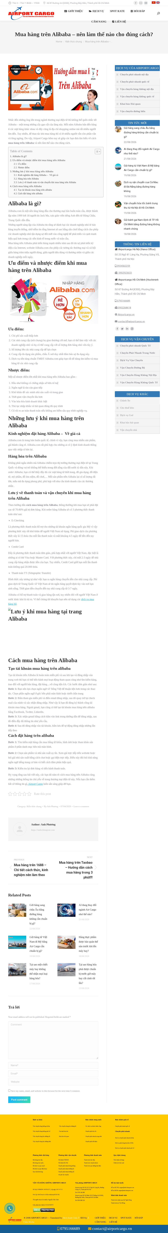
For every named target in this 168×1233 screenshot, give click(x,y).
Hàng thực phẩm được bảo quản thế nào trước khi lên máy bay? (88, 944)
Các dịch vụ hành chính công (93, 1126)
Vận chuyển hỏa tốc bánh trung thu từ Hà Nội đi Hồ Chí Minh (141, 205)
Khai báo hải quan (129, 422)
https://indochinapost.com (43, 830)
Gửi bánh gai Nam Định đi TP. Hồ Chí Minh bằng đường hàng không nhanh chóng (142, 224)
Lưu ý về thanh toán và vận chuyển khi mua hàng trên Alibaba (47, 182)
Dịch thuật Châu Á (71, 1218)
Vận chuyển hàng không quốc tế (137, 96)
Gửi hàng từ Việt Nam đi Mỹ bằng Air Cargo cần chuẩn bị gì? (38, 944)
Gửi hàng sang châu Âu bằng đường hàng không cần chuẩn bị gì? (38, 914)
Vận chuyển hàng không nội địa (137, 89)
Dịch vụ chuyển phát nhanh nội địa (124, 1138)
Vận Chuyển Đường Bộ (132, 367)
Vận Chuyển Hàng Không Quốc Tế (139, 382)
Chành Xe (125, 400)
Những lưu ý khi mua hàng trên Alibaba (32, 171)
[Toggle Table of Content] (96, 151)
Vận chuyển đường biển (132, 111)
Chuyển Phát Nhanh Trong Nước (137, 353)
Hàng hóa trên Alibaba (28, 179)
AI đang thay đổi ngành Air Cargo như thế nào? (87, 910)
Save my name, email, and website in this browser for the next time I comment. (45, 1091)
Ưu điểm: (22, 164)
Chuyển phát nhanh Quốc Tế (135, 345)
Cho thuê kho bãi (63, 1131)
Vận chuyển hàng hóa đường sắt (41, 1136)
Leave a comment (81, 806)
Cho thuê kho (127, 407)
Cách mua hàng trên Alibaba (27, 186)
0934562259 (123, 265)
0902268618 (124, 307)
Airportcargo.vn (126, 314)
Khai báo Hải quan (130, 104)
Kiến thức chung (19, 69)
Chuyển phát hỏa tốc (90, 1131)
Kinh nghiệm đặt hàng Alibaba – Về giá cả (38, 175)
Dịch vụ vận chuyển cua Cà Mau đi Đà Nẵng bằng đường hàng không (141, 187)
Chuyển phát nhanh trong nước (93, 1136)
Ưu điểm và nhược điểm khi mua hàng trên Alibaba (38, 160)
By (51, 806)
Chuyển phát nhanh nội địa (134, 74)
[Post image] (17, 910)
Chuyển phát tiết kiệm (91, 1141)
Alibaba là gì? (19, 156)
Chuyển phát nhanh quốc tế (134, 81)
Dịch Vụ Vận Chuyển (131, 360)
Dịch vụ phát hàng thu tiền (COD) (124, 1143)
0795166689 (123, 300)
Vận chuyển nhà (128, 430)
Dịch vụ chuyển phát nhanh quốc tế (124, 1148)
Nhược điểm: (24, 167)
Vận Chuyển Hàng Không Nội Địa (138, 375)
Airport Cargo (35, 783)
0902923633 (124, 272)
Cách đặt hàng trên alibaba (30, 193)
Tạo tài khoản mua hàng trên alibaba (35, 190)
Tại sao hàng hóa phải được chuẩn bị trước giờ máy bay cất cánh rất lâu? (87, 973)
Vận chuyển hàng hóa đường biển (42, 1141)
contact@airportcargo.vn (131, 321)
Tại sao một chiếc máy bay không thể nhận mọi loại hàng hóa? (39, 971)
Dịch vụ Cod (126, 415)
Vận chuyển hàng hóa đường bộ (67, 1126)
